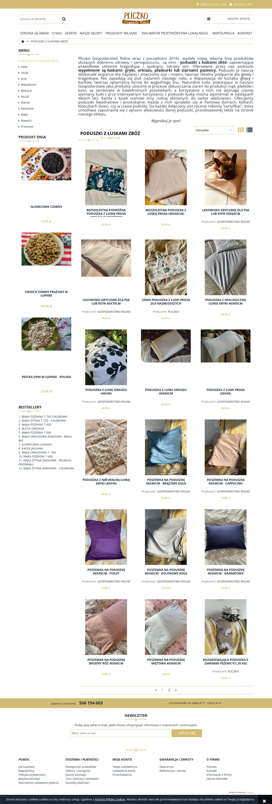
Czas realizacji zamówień (82, 779)
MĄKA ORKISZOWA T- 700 (39, 452)
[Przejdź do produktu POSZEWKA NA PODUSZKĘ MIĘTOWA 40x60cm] (166, 627)
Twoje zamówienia (125, 767)
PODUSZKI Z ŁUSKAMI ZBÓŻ (40, 61)
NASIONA (27, 108)
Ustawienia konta (124, 771)
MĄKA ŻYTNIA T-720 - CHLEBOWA (44, 420)
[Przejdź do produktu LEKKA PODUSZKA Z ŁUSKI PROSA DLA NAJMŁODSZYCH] (166, 267)
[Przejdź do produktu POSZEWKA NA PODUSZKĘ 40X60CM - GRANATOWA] (225, 537)
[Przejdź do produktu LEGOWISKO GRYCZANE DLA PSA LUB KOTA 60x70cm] (106, 267)
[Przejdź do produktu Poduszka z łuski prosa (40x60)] (225, 357)
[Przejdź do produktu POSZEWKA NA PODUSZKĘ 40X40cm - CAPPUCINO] (225, 447)
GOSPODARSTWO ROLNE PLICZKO (233, 223)
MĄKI (24, 114)
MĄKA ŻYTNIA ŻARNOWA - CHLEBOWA (48, 468)
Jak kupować (27, 767)
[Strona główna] (136, 17)
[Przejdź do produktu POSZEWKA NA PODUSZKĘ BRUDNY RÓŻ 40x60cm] (106, 627)
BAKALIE (26, 91)
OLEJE (24, 73)
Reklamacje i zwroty (172, 771)
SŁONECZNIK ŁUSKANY (37, 444)
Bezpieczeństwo (29, 779)
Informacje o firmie (219, 775)
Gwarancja (166, 767)
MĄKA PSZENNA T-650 (38, 456)
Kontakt (211, 767)
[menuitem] (34, 33)
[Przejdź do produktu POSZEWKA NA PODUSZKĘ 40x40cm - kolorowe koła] (166, 537)
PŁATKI (25, 103)
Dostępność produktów (81, 767)
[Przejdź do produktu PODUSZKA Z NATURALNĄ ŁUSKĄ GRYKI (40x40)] (106, 447)
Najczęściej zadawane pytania (39, 782)
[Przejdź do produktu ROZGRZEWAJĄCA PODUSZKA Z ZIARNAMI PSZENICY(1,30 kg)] (225, 627)
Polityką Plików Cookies (110, 799)
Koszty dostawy (76, 775)
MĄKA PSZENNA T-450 (36, 424)
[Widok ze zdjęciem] (241, 130)
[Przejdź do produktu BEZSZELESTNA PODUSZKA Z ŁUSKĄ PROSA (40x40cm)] (166, 177)
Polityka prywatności (32, 775)
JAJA (23, 79)
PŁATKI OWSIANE (33, 428)
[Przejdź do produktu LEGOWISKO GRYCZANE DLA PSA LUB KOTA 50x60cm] (225, 177)
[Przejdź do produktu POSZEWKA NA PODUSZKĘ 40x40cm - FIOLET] (106, 537)
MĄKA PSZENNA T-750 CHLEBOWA (44, 416)
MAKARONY (29, 85)
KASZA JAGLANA (32, 448)
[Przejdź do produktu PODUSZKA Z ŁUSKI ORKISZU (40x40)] (106, 357)
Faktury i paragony (78, 771)
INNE (24, 67)
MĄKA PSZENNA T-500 (36, 432)
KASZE (25, 97)
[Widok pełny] (249, 130)
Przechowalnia (122, 775)
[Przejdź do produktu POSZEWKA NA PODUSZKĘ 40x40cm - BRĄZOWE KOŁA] (166, 447)
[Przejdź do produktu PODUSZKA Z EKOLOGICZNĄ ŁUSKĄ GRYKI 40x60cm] (225, 267)
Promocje (27, 126)
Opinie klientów (216, 779)
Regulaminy (26, 771)
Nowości (26, 120)
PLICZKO (173, 312)
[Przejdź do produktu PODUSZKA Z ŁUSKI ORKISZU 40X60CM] (166, 357)
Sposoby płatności (78, 782)
